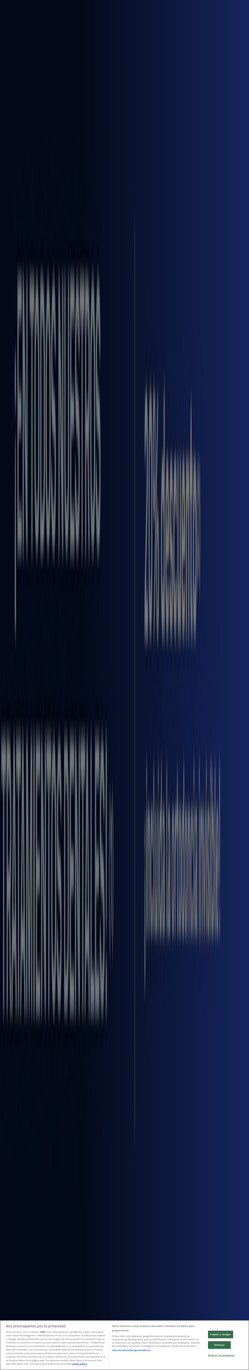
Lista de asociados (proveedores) (131, 1350)
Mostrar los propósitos (221, 1355)
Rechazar (219, 1344)
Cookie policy (79, 1363)
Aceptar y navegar (220, 1334)
